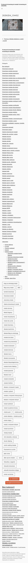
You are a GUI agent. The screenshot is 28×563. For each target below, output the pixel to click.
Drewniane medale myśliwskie (10, 105)
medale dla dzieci (8, 337)
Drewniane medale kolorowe (10, 89)
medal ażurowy (8, 308)
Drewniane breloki (9, 296)
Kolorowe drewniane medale (15, 257)
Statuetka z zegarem (9, 462)
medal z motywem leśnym (11, 424)
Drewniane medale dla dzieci (10, 87)
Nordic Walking (8, 441)
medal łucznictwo (8, 428)
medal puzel (7, 412)
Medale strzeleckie (7, 192)
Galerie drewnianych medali (9, 132)
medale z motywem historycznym (13, 395)
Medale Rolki (5, 171)
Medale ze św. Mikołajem (14, 273)
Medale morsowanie (9, 358)
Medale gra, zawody (7, 143)
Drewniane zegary (7, 129)
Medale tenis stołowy (8, 199)
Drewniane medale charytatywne (11, 85)
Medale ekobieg (6, 139)
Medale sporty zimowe (8, 183)
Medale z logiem (6, 213)
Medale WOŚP (6, 208)
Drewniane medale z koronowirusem (12, 118)
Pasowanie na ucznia (9, 449)
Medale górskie (6, 141)
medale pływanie (8, 370)
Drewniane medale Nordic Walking (11, 110)
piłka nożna (7, 453)
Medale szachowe (7, 194)
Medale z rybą (6, 224)
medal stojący (7, 420)
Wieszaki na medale (7, 238)
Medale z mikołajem (7, 215)
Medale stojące (6, 187)
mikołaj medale (8, 433)
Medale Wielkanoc (7, 206)
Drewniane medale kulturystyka (10, 94)
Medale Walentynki (7, 203)
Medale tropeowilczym (8, 201)
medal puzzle (18, 412)
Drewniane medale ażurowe (10, 71)
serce (20, 457)
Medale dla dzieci (12, 259)
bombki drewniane (9, 291)
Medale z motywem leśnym (15, 269)
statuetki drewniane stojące (11, 470)
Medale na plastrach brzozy (9, 148)
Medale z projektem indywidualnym (12, 222)
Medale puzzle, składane (9, 162)
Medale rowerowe (7, 173)
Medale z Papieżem (7, 220)
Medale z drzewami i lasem (11, 387)
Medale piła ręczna (7, 155)
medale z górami (8, 391)
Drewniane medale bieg (8, 75)
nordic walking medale (10, 445)
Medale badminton (9, 329)
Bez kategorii (5, 66)
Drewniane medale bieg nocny (10, 80)
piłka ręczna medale (9, 457)
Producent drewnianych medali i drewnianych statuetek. (13, 5)
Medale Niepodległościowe (11, 362)
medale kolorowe (8, 350)
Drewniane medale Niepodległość (11, 107)
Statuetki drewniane (9, 466)
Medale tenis (5, 196)
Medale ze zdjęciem (7, 229)
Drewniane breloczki (7, 68)
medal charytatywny (9, 316)
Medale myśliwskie (13, 260)
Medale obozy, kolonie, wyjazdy (11, 150)
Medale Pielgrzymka (7, 152)
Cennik (7, 250)
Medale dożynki (6, 136)
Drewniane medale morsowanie (11, 99)
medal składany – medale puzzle (13, 416)
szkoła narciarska (8, 474)
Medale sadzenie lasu (8, 176)
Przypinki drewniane (7, 236)
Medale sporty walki (7, 180)
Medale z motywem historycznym (11, 217)
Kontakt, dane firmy (10, 278)
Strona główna (9, 244)
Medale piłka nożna (7, 157)
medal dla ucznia (8, 321)
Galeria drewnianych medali (11, 304)
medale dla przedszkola (10, 341)
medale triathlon (8, 383)
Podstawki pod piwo (13, 274)
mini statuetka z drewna (10, 437)
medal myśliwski (8, 403)
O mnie (7, 246)
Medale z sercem (7, 227)
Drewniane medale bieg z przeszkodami (13, 82)
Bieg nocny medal (9, 287)
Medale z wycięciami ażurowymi (16, 271)
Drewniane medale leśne (9, 96)
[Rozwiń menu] (2, 8)
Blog (6, 276)
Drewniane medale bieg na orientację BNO (13, 78)
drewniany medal (8, 300)
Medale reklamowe (7, 166)
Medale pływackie (7, 164)
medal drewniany (8, 325)
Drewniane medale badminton (10, 73)
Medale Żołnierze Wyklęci (9, 231)
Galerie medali (9, 251)
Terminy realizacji (9, 248)
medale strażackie (9, 379)
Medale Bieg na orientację (11, 333)
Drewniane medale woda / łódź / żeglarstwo (10, 512)
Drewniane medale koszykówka (11, 92)
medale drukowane (9, 345)
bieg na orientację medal (10, 283)
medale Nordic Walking (10, 366)
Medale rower (7, 374)
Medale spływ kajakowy (8, 185)
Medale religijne (6, 169)
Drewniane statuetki (7, 127)
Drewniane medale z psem (9, 121)
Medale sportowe (12, 267)
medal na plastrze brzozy (11, 408)
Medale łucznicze (7, 233)
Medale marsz (6, 145)
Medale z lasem (6, 210)
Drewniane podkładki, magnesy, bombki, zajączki (13, 515)
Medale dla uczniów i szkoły (10, 134)
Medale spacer (6, 178)
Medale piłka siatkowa (8, 159)
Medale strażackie (7, 189)
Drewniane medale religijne (9, 112)
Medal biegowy (8, 312)
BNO (19, 287)
